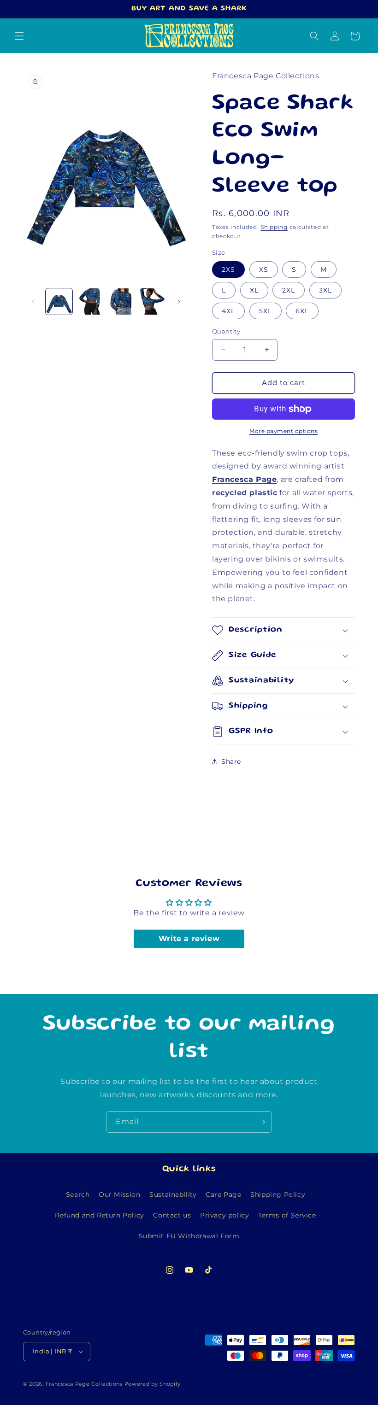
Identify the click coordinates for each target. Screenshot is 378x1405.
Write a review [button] (189, 938)
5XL (265, 311)
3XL (325, 290)
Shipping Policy (277, 1194)
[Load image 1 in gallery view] (59, 301)
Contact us (172, 1215)
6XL (302, 311)
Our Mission (120, 1194)
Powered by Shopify (152, 1384)
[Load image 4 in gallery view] (152, 301)
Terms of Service (287, 1215)
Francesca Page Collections (84, 1384)
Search (78, 1194)
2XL (288, 290)
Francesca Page (244, 479)
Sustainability (172, 1194)
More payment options (283, 430)
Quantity (226, 331)
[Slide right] (179, 302)
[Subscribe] (261, 1122)
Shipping (274, 226)
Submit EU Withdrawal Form (189, 1236)
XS (263, 269)
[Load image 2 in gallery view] (90, 301)
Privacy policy (224, 1215)
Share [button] (231, 761)
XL (254, 290)
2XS (228, 269)
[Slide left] (33, 302)
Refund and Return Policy (99, 1215)
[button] (19, 36)
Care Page (223, 1194)
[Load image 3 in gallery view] (121, 301)
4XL (228, 311)
